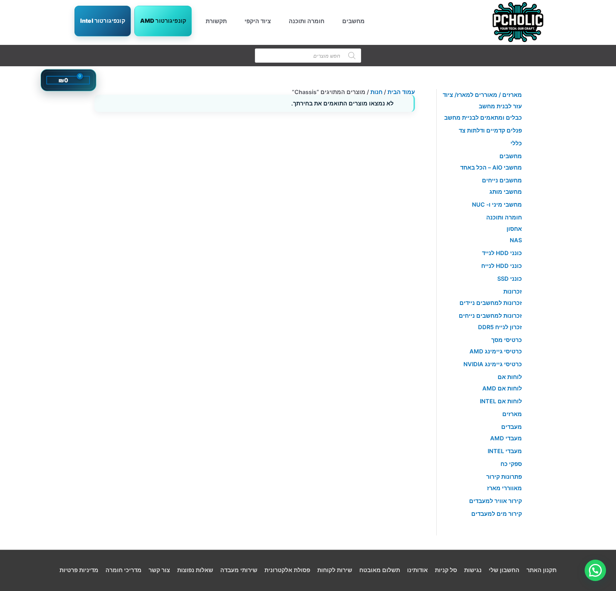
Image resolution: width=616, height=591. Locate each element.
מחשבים (353, 21)
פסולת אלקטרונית (287, 570)
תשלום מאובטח (379, 570)
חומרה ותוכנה (306, 21)
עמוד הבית (401, 91)
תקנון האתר (541, 570)
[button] (595, 570)
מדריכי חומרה (124, 570)
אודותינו (417, 570)
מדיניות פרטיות (79, 570)
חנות (376, 91)
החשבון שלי (504, 570)
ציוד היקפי (258, 21)
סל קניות (446, 570)
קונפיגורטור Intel (102, 20)
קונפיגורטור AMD (163, 20)
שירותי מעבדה (238, 570)
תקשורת (216, 21)
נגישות (473, 570)
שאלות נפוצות (195, 570)
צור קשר (159, 570)
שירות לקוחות (334, 570)
